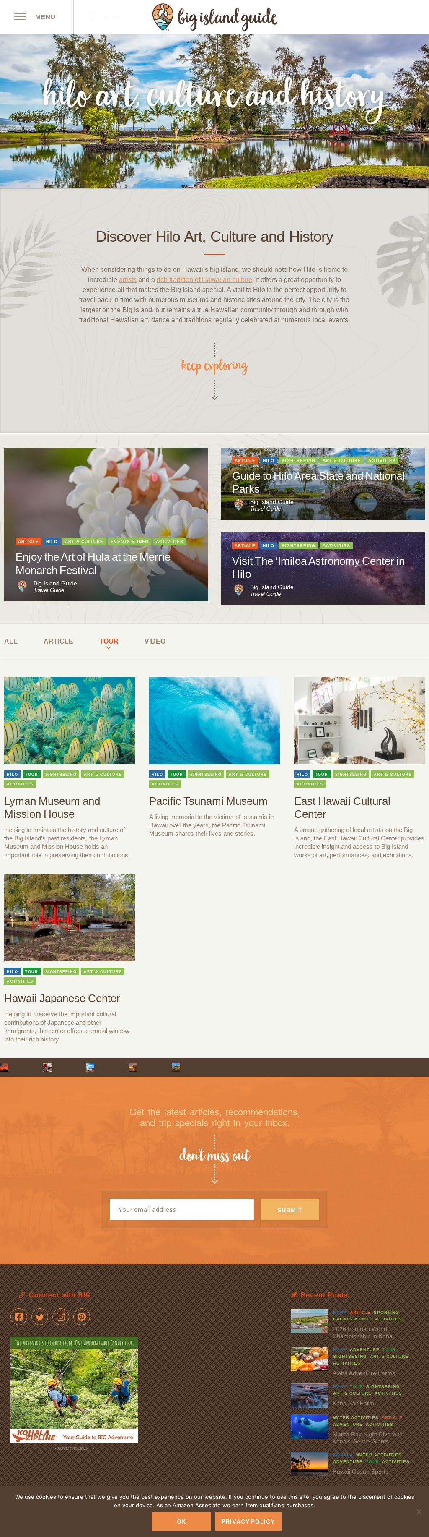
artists (128, 279)
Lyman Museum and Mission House (52, 807)
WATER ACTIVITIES (356, 1417)
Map (110, 17)
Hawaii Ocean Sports (360, 1471)
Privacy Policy (248, 1521)
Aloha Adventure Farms (364, 1373)
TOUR (109, 641)
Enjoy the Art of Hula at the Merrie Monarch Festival (93, 563)
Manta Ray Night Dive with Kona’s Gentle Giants (368, 1438)
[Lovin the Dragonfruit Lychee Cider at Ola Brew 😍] (47, 1067)
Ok (181, 1521)
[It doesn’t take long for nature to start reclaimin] (176, 1067)
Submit (289, 1210)
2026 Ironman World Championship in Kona (363, 1332)
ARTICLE (28, 541)
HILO (52, 541)
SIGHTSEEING (298, 460)
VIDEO (155, 641)
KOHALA (343, 1455)
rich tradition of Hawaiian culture (204, 279)
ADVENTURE (365, 1349)
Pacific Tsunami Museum (208, 801)
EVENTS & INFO (130, 541)
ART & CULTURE (84, 541)
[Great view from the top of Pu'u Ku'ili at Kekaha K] (90, 1067)
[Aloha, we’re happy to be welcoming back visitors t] (133, 1067)
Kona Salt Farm (353, 1403)
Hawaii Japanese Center (62, 998)
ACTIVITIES (169, 541)
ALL (11, 641)
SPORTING (386, 1312)
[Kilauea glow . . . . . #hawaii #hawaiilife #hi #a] (4, 1067)
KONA (340, 1312)
